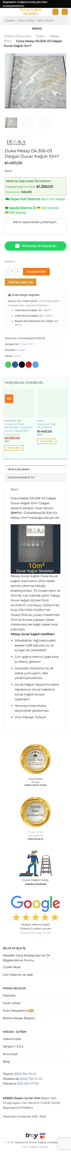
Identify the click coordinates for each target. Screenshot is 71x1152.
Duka (17, 356)
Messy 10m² (27, 344)
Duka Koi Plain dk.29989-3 (47, 426)
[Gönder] (63, 20)
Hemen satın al (21, 282)
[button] (5, 12)
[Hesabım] (55, 12)
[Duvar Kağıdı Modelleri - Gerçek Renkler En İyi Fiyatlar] (30, 12)
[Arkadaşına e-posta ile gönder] (22, 364)
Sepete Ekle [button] (14, 447)
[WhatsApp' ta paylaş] (8, 364)
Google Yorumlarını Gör (35, 932)
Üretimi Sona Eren (18, 36)
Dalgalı (21, 350)
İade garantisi (35, 835)
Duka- (40, 36)
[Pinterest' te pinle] (29, 364)
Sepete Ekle (36, 271)
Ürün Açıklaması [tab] (19, 469)
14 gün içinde (35, 831)
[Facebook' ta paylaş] (15, 364)
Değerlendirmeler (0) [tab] (21, 477)
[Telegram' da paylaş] (35, 364)
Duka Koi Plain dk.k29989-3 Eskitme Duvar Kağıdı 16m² (18, 427)
